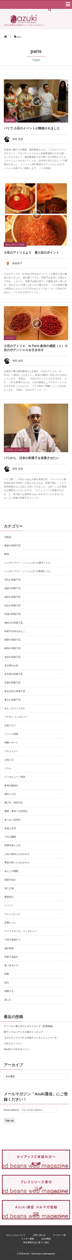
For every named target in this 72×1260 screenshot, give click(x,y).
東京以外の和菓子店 (14, 691)
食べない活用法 (12, 819)
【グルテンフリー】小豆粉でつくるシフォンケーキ (30, 1037)
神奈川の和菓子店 (13, 622)
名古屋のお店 (11, 665)
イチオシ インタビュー (16, 450)
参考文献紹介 (11, 785)
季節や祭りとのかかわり (17, 862)
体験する (9, 991)
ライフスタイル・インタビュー (20, 931)
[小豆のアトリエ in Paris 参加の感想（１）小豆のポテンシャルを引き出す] (36, 323)
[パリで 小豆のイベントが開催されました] (36, 100)
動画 (6, 554)
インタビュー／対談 (14, 776)
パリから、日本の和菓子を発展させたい (31, 458)
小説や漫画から (12, 939)
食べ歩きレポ (11, 965)
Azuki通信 (46, 1239)
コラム (7, 768)
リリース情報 (11, 734)
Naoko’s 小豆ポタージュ (16, 1049)
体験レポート (11, 742)
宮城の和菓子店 (12, 614)
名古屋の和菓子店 (13, 674)
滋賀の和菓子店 (12, 588)
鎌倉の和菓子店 (12, 545)
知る (6, 982)
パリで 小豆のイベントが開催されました (32, 128)
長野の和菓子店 (12, 639)
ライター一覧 (59, 1235)
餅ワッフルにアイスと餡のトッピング (23, 1032)
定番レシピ (10, 922)
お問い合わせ (39, 1235)
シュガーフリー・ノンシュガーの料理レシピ (27, 571)
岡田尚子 (17, 263)
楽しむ (7, 999)
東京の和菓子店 (12, 699)
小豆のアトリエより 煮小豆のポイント (31, 252)
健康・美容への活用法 (15, 811)
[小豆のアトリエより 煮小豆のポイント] (36, 214)
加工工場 (9, 888)
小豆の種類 (10, 836)
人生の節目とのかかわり (17, 854)
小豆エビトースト (13, 1043)
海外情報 (10, 120)
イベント (10, 338)
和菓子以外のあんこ (14, 631)
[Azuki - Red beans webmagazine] (23, 22)
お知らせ (9, 759)
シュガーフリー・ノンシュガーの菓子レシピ (27, 562)
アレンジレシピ (12, 914)
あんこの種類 (11, 871)
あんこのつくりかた (15, 244)
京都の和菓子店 (12, 682)
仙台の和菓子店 (12, 605)
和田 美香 (17, 139)
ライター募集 (27, 1239)
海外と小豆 (10, 794)
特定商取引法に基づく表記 (36, 1242)
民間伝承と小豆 (12, 845)
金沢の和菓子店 (12, 657)
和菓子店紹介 (11, 957)
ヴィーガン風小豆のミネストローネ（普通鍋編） (29, 1026)
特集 (6, 974)
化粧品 (7, 537)
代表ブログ (10, 725)
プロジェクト (11, 751)
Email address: (12, 1110)
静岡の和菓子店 (12, 648)
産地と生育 (10, 828)
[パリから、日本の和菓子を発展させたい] (36, 428)
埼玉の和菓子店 (12, 579)
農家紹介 (9, 896)
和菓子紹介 (10, 879)
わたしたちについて (15, 1235)
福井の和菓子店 (12, 597)
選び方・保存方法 (13, 802)
